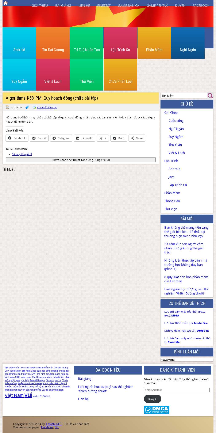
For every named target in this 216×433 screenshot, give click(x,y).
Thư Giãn (175, 145)
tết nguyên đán (22, 389)
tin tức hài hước (53, 386)
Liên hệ (84, 5)
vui (28, 394)
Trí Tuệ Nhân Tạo (87, 50)
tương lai (9, 389)
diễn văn (48, 367)
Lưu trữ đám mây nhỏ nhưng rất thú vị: (187, 340)
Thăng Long (28, 386)
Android (19, 50)
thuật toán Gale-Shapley (30, 383)
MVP (33, 374)
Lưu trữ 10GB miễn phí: (186, 323)
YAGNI (46, 396)
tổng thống (35, 389)
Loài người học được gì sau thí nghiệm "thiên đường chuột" (106, 388)
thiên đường (11, 383)
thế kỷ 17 (39, 386)
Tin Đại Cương (53, 50)
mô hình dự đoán (45, 374)
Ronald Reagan (37, 380)
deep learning (36, 367)
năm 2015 (15, 377)
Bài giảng (63, 5)
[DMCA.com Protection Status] (156, 413)
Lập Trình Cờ (120, 50)
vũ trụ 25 (37, 396)
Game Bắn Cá (128, 5)
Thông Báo (172, 201)
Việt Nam (14, 395)
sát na (58, 380)
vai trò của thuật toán (52, 389)
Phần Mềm (154, 50)
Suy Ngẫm (19, 81)
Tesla (65, 380)
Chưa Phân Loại (120, 81)
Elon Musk (15, 370)
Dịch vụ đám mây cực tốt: (186, 331)
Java (171, 177)
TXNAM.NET (54, 424)
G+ (57, 427)
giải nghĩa (27, 370)
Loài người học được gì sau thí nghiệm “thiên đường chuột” (186, 291)
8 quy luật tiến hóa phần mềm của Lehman (186, 279)
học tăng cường (50, 370)
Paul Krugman (39, 377)
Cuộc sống (176, 120)
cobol (26, 367)
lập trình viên (24, 374)
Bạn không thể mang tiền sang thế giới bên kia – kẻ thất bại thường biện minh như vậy (186, 231)
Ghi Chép (171, 112)
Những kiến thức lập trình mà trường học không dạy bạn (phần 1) (185, 264)
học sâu (36, 370)
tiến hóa (66, 386)
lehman (13, 374)
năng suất (26, 377)
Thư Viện (87, 81)
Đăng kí (152, 399)
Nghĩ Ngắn (188, 50)
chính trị (18, 367)
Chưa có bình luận (47, 107)
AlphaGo (9, 367)
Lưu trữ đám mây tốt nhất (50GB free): (184, 313)
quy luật (25, 380)
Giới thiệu (40, 5)
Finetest (104, 5)
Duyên (180, 5)
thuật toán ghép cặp (53, 383)
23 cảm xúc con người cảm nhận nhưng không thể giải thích (183, 248)
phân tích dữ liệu (55, 377)
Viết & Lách (53, 81)
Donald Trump (61, 367)
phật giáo (15, 380)
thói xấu (17, 386)
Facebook (201, 5)
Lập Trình (171, 161)
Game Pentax (157, 5)
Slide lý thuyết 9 (22, 154)
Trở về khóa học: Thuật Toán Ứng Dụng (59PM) (80, 160)
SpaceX (50, 380)
